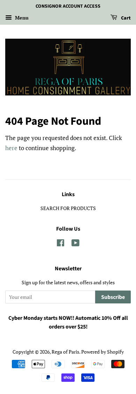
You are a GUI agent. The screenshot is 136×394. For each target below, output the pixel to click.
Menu (21, 17)
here (11, 148)
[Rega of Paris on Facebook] (60, 244)
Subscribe (113, 297)
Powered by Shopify (102, 351)
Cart (125, 18)
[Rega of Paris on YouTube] (75, 244)
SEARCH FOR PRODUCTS (68, 208)
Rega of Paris (65, 351)
